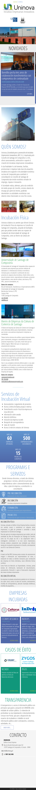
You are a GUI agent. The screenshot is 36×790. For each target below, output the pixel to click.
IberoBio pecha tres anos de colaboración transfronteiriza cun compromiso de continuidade (16, 75)
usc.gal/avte (5, 298)
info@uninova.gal (8, 751)
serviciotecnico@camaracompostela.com (12, 381)
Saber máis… (7, 727)
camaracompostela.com (8, 377)
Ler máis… (30, 94)
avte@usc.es (5, 300)
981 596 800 (5, 379)
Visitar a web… (14, 640)
